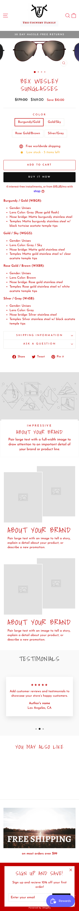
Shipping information (39, 335)
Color (39, 115)
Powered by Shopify (40, 908)
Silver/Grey (56, 133)
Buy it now (39, 177)
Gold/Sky (54, 122)
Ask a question (39, 344)
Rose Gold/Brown (27, 133)
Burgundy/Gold (29, 122)
